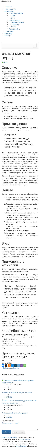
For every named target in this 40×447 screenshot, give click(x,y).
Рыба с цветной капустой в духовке (14, 413)
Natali (10, 397)
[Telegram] (18, 365)
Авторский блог (14, 29)
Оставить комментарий (10, 423)
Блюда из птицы (7, 382)
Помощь (7, 35)
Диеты (12, 18)
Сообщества (9, 11)
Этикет (12, 27)
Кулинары (9, 31)
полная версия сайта (9, 437)
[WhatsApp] (24, 365)
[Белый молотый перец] (4, 62)
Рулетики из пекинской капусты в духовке (17, 392)
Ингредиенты (11, 9)
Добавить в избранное (11, 368)
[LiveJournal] (15, 365)
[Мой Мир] (12, 365)
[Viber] (21, 365)
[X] (6, 365)
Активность (8, 33)
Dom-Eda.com (25, 439)
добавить (6, 432)
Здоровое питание (17, 22)
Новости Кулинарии (16, 13)
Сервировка (14, 24)
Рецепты (9, 7)
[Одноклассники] (9, 365)
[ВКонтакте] (3, 365)
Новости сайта (14, 20)
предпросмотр (18, 432)
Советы (13, 15)
